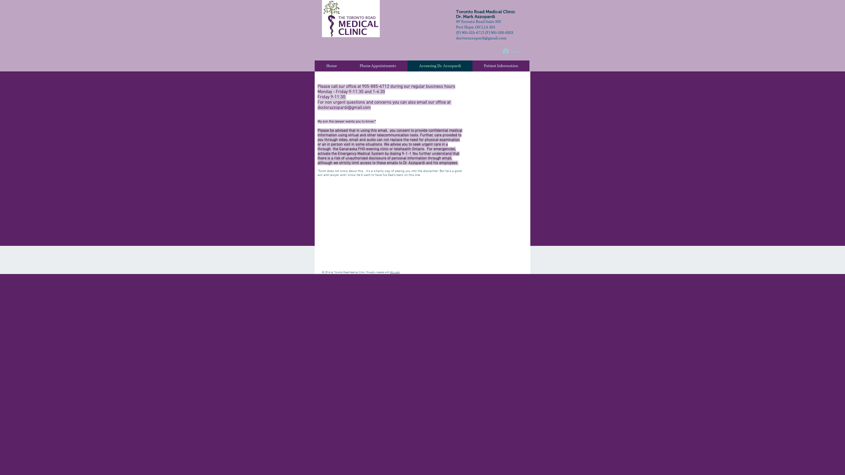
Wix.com (395, 272)
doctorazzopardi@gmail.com (344, 107)
